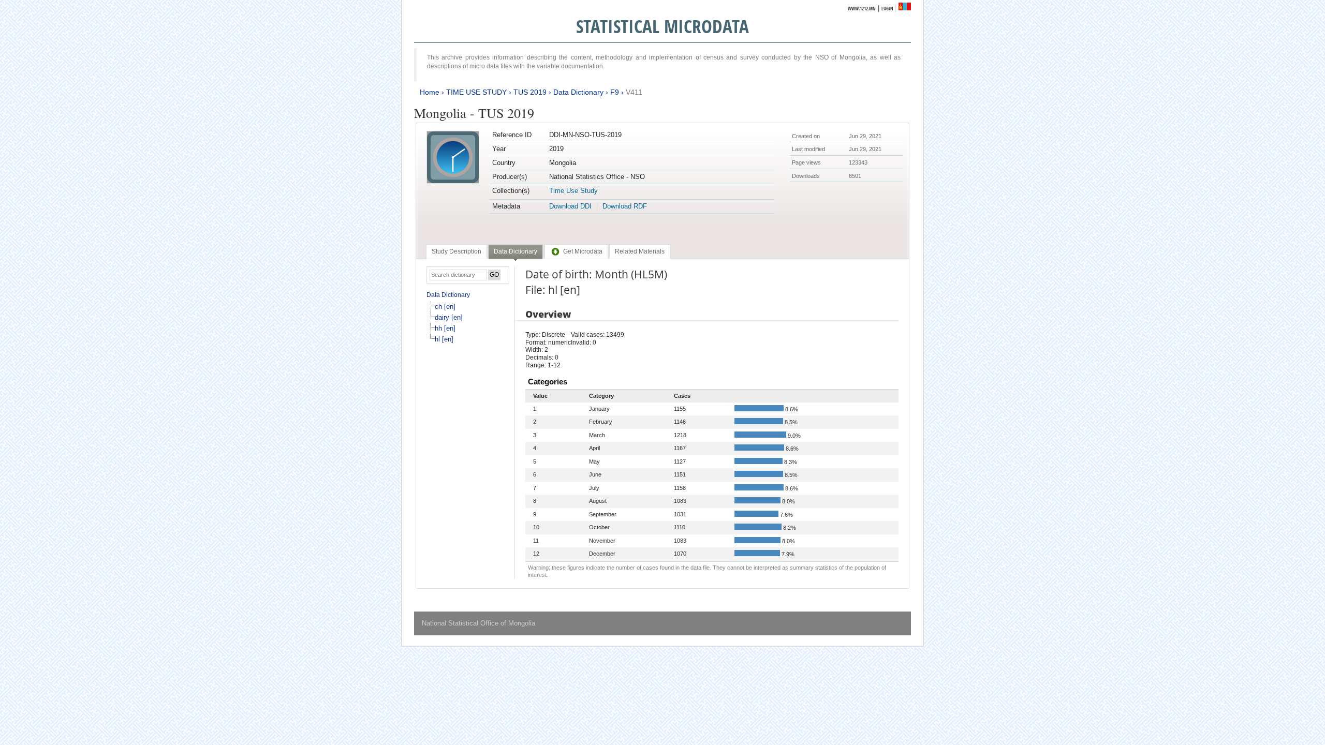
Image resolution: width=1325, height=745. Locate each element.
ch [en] (445, 306)
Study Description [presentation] (456, 251)
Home (429, 92)
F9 (614, 92)
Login (887, 8)
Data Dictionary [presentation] (515, 251)
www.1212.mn (862, 8)
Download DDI (570, 206)
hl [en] (444, 339)
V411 (634, 92)
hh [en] (445, 328)
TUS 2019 (530, 92)
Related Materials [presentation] (640, 251)
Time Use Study (573, 191)
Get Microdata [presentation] (582, 251)
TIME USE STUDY (476, 92)
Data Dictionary (578, 92)
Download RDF (624, 206)
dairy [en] (449, 317)
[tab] (456, 251)
